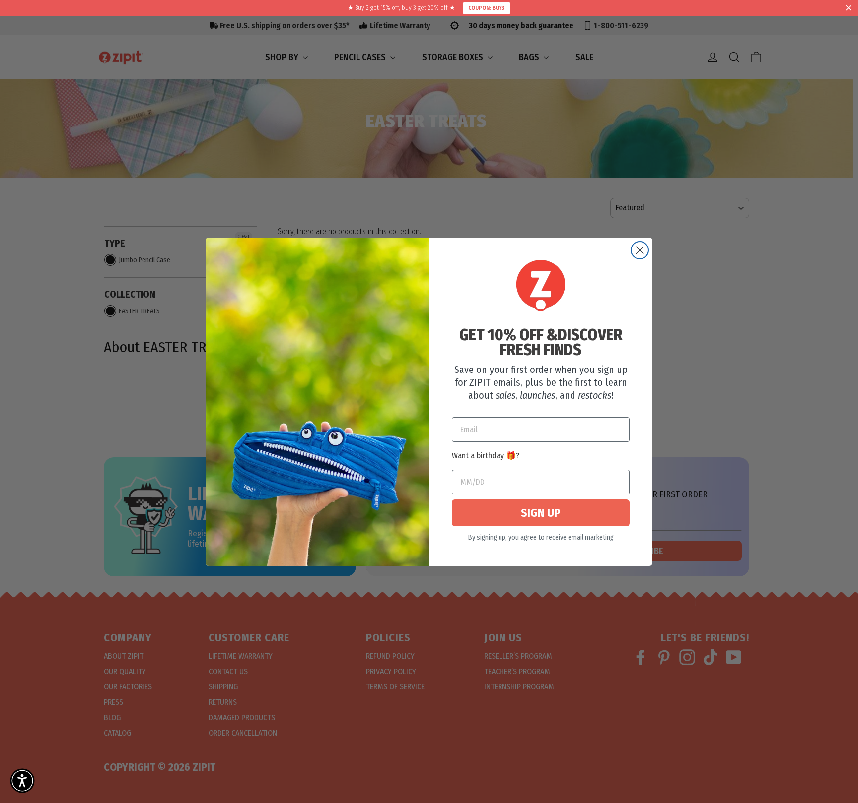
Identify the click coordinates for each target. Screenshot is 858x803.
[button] (22, 780)
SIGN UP (541, 513)
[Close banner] (849, 8)
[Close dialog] (639, 250)
